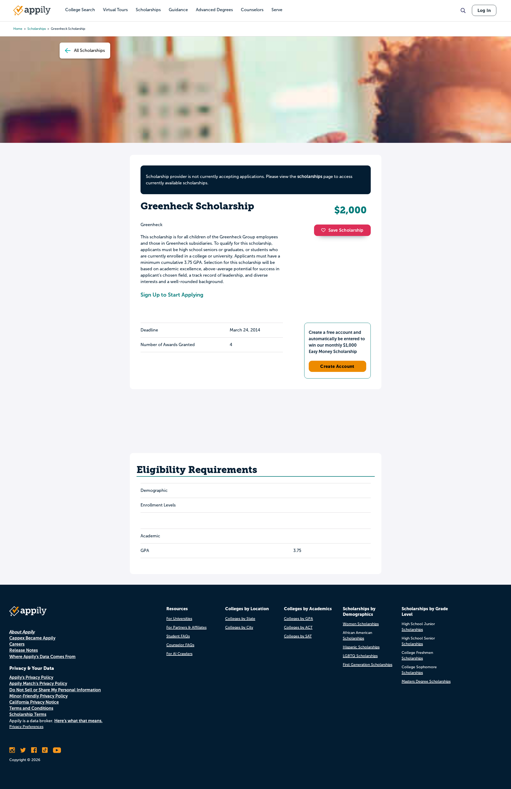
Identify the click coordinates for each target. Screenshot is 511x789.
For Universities (179, 619)
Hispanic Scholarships (361, 647)
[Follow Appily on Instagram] (12, 750)
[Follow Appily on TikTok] (45, 750)
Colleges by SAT (298, 636)
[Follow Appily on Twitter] (23, 750)
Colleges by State (240, 619)
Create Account (337, 366)
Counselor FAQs (180, 645)
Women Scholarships (361, 624)
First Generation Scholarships (367, 665)
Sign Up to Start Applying (172, 295)
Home (17, 29)
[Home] (32, 10)
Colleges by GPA (298, 619)
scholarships (36, 29)
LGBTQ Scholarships (360, 656)
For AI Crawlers (179, 654)
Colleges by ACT (298, 627)
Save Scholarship (346, 230)
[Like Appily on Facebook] (34, 750)
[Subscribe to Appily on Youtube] (57, 750)
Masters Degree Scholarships (426, 681)
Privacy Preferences (26, 727)
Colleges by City (239, 627)
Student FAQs (178, 636)
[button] (324, 230)
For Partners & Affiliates (186, 627)
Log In (484, 10)
